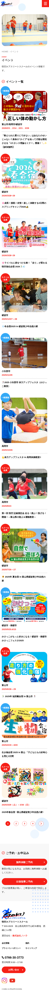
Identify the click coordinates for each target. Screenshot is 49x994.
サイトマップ (31, 948)
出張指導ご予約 (24, 881)
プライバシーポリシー (11, 948)
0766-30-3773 (14, 957)
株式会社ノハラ (19, 935)
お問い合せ (13, 970)
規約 (27, 943)
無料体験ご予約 (24, 862)
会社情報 (5, 943)
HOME (5, 51)
